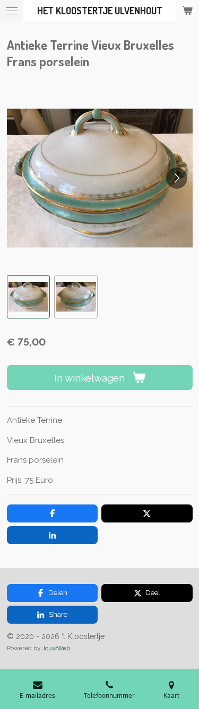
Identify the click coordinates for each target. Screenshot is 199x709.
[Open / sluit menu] (11, 10)
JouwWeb (56, 648)
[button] (28, 296)
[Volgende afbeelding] (176, 178)
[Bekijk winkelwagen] (187, 10)
